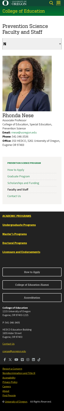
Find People (9, 395)
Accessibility (8, 378)
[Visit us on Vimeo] (22, 360)
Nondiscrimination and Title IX (18, 373)
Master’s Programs (14, 234)
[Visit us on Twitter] (10, 360)
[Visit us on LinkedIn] (33, 360)
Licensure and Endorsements (21, 252)
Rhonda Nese (18, 115)
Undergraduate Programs (19, 225)
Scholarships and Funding (23, 183)
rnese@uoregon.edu (24, 133)
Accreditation (32, 297)
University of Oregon (16, 402)
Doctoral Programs (14, 243)
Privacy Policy (9, 382)
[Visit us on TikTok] (39, 360)
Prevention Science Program (24, 163)
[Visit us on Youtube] (16, 360)
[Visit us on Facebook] (4, 360)
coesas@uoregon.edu (14, 351)
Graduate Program (18, 176)
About (5, 391)
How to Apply (15, 170)
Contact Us (14, 196)
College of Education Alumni (32, 284)
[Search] (51, 3)
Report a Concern (12, 369)
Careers (6, 386)
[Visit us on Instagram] (28, 360)
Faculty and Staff (17, 190)
